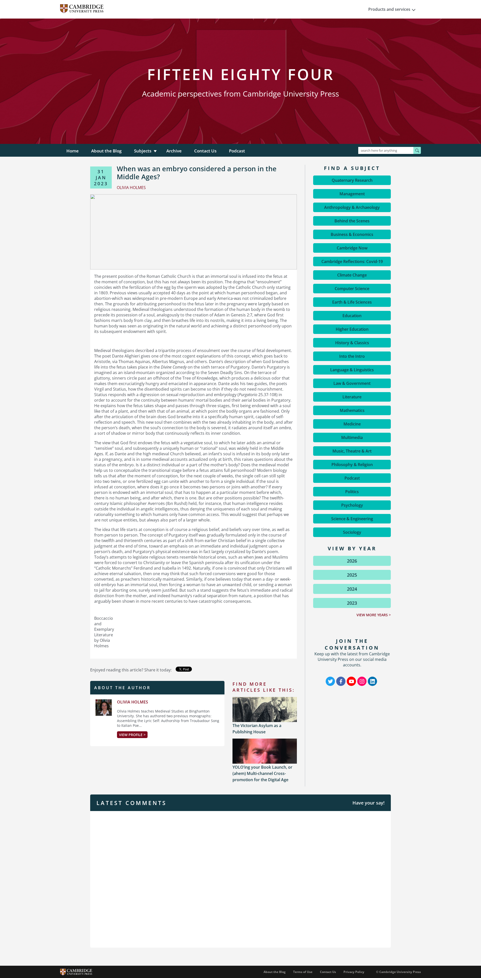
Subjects (142, 151)
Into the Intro (352, 356)
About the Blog (106, 151)
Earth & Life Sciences (352, 302)
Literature (352, 397)
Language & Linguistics (352, 370)
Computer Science (352, 288)
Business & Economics (352, 234)
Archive (174, 151)
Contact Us (205, 151)
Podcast (237, 151)
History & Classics (352, 342)
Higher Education (352, 329)
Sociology (352, 532)
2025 (352, 575)
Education (352, 315)
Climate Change (352, 275)
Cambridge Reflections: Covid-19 (352, 261)
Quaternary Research (352, 180)
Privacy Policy (353, 972)
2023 (352, 603)
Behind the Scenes (352, 221)
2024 (352, 589)
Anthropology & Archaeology (352, 207)
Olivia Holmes (132, 702)
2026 (352, 561)
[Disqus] (240, 878)
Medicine (352, 424)
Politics (352, 491)
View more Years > (373, 614)
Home (72, 151)
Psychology (352, 505)
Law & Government (352, 383)
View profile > (132, 734)
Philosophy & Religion (352, 464)
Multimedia (352, 437)
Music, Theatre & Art (352, 451)
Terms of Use (302, 972)
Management (352, 194)
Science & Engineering (352, 518)
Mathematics (352, 410)
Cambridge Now (352, 248)
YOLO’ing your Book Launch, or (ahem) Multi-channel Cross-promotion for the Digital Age (262, 773)
